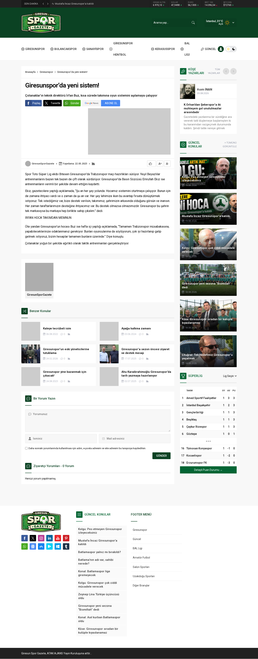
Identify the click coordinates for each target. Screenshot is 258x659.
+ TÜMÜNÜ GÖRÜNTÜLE (230, 144)
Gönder (75, 103)
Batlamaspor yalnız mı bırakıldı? (72, 3)
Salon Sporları (141, 566)
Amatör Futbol (141, 557)
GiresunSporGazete (43, 163)
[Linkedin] (49, 538)
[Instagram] (41, 538)
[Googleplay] (49, 546)
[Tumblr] (66, 546)
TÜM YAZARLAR (214, 71)
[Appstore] (41, 546)
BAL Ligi (137, 548)
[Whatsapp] (24, 546)
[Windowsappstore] (58, 546)
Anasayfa (30, 72)
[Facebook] (24, 538)
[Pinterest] (66, 538)
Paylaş (36, 103)
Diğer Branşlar (141, 585)
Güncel (137, 539)
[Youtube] (58, 538)
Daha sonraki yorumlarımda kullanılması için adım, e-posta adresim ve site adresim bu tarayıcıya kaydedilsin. (87, 448)
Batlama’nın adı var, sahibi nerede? (206, 104)
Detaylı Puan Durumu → (208, 469)
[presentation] (226, 71)
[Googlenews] (33, 546)
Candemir (206, 89)
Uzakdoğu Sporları (144, 576)
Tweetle (55, 103)
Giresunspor (46, 72)
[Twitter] (33, 538)
